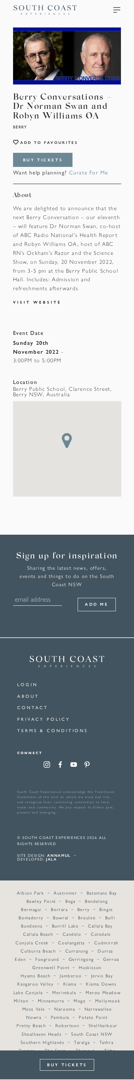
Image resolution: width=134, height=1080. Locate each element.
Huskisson (90, 967)
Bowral (61, 917)
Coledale (101, 934)
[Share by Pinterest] (87, 765)
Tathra (106, 1042)
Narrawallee (98, 1008)
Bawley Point (41, 901)
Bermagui (31, 909)
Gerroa (111, 959)
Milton (21, 1000)
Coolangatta (71, 942)
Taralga (82, 1042)
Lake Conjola (28, 992)
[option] (67, 55)
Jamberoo (70, 975)
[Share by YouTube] (73, 765)
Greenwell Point (50, 967)
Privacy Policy (43, 719)
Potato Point (93, 1017)
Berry (20, 127)
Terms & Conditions (52, 730)
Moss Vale (33, 1008)
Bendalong (96, 901)
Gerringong (81, 959)
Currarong (76, 950)
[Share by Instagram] (47, 765)
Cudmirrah (106, 942)
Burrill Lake (65, 925)
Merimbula (64, 992)
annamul (59, 855)
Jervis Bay (102, 975)
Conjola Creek (32, 942)
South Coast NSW (91, 1034)
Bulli (110, 917)
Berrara (59, 909)
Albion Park (30, 892)
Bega (70, 901)
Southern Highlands (43, 1042)
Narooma (64, 1008)
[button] (67, 441)
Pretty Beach (31, 1025)
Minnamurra (51, 1000)
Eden (20, 959)
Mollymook (107, 1000)
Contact (32, 707)
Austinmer (65, 892)
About (28, 696)
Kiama (70, 983)
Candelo (72, 934)
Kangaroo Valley (35, 983)
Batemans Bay (102, 892)
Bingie (106, 909)
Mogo (80, 1000)
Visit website (37, 302)
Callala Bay (100, 925)
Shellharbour (103, 1025)
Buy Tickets (43, 160)
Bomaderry (31, 917)
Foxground (47, 959)
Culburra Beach (38, 950)
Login (27, 684)
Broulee (87, 917)
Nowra (33, 1017)
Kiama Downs (101, 983)
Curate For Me (88, 172)
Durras (105, 950)
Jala (51, 859)
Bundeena (31, 925)
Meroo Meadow (103, 992)
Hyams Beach (36, 975)
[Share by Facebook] (60, 765)
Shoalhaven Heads (42, 1034)
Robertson (67, 1025)
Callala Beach (38, 934)
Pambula (60, 1017)
